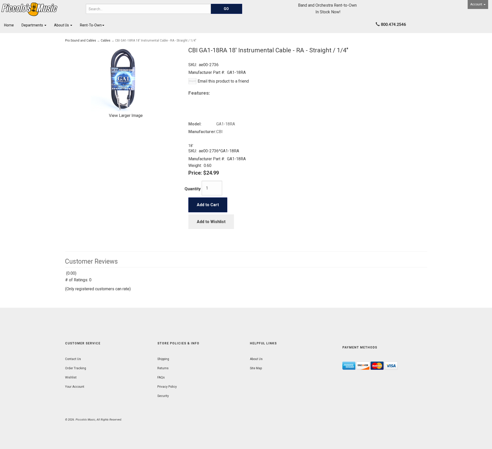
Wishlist (71, 377)
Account (476, 4)
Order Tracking (75, 368)
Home (9, 25)
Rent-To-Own (91, 25)
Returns (163, 368)
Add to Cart (208, 204)
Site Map (256, 368)
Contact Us (73, 359)
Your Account (74, 386)
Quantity (192, 188)
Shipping (163, 359)
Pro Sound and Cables (80, 40)
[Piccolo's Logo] (41, 9)
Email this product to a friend (223, 81)
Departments (33, 25)
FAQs (161, 377)
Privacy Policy (167, 386)
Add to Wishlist (211, 221)
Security (163, 396)
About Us (62, 25)
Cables (105, 40)
